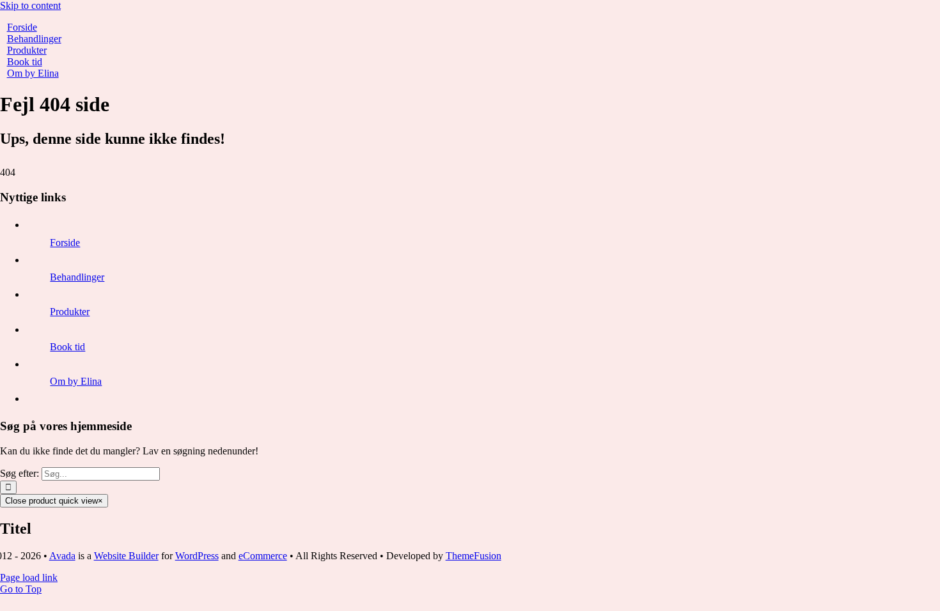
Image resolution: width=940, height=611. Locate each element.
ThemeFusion (473, 555)
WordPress (197, 555)
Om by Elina (76, 381)
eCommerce (263, 555)
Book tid (67, 346)
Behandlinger (77, 277)
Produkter (70, 311)
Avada (62, 555)
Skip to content (30, 5)
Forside (65, 242)
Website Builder (126, 555)
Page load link (29, 577)
